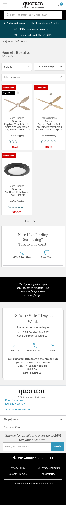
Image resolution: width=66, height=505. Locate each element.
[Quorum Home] (33, 5)
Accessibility (48, 474)
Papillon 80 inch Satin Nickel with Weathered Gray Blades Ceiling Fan (49, 127)
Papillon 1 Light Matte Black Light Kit (17, 193)
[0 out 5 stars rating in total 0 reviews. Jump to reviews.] (16, 141)
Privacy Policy (17, 468)
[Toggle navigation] (5, 5)
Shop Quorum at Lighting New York (15, 402)
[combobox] (33, 15)
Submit (57, 446)
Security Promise (18, 474)
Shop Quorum (12, 419)
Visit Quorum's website (17, 409)
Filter (12, 77)
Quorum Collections (16, 41)
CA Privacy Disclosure (48, 468)
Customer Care (12, 427)
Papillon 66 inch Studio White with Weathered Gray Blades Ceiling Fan (17, 127)
